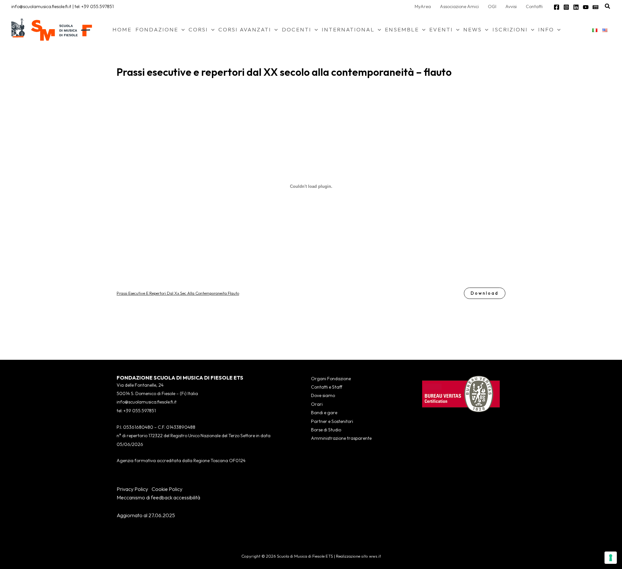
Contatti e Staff (326, 387)
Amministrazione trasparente (341, 438)
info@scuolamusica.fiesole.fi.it (41, 6)
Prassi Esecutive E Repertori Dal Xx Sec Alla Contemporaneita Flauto (178, 293)
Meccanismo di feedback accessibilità (158, 497)
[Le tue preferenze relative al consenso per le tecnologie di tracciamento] (611, 558)
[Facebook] (556, 7)
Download (485, 293)
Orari (317, 404)
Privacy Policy (132, 489)
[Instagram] (566, 7)
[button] (608, 6)
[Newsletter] (595, 7)
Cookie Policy (167, 489)
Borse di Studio (326, 430)
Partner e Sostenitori (332, 421)
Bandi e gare (324, 412)
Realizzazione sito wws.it (358, 556)
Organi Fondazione (331, 378)
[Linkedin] (576, 7)
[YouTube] (586, 7)
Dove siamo (323, 395)
